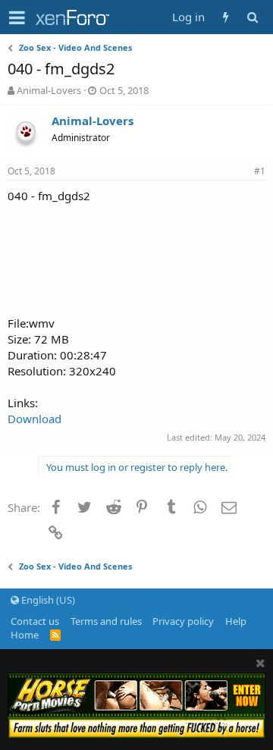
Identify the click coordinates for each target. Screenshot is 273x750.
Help (235, 621)
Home (25, 635)
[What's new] (225, 17)
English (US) (47, 600)
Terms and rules (106, 621)
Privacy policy (183, 621)
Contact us (35, 621)
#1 (259, 171)
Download (34, 418)
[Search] (252, 17)
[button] (17, 17)
